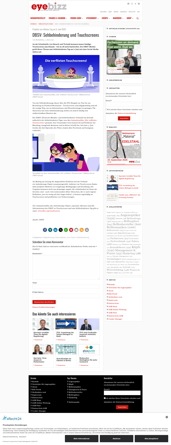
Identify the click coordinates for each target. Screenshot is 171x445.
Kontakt (116, 12)
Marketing (132, 253)
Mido (109, 256)
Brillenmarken (121, 227)
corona (112, 233)
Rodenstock (115, 265)
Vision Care (75, 18)
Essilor (122, 236)
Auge (111, 212)
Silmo (123, 265)
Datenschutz (113, 303)
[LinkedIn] (139, 4)
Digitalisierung (48, 237)
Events (105, 18)
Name (34, 283)
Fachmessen (119, 238)
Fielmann (117, 244)
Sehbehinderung (82, 237)
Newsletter (132, 12)
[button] (45, 230)
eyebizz (33, 24)
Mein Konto (103, 12)
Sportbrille (116, 267)
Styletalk (129, 267)
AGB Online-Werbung (117, 309)
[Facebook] (128, 4)
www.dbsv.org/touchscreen (49, 211)
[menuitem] (38, 18)
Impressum (113, 300)
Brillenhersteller (127, 224)
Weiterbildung (118, 269)
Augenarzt (120, 212)
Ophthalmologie (133, 259)
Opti (111, 262)
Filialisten (127, 244)
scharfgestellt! (37, 18)
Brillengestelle (117, 221)
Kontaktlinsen (120, 247)
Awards (121, 218)
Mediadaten (123, 12)
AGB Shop (112, 306)
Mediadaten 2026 (115, 297)
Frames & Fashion (57, 18)
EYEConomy (91, 18)
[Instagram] (132, 4)
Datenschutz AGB (115, 316)
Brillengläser (74, 395)
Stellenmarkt (74, 402)
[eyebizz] (49, 8)
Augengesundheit (130, 212)
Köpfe (71, 384)
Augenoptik (113, 215)
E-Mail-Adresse (38, 292)
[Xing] (135, 4)
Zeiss (122, 273)
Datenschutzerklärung (127, 113)
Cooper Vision (130, 230)
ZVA (129, 273)
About (110, 12)
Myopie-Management (122, 256)
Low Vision (71, 237)
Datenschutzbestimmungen (43, 307)
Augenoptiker (123, 216)
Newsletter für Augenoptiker (120, 287)
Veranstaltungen (45, 24)
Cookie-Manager (115, 319)
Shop (129, 18)
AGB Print (112, 313)
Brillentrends (115, 230)
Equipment (112, 236)
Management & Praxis (121, 251)
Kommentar (37, 254)
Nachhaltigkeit (116, 259)
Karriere (117, 18)
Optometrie (122, 262)
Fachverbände (60, 237)
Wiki (138, 12)
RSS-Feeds (112, 294)
